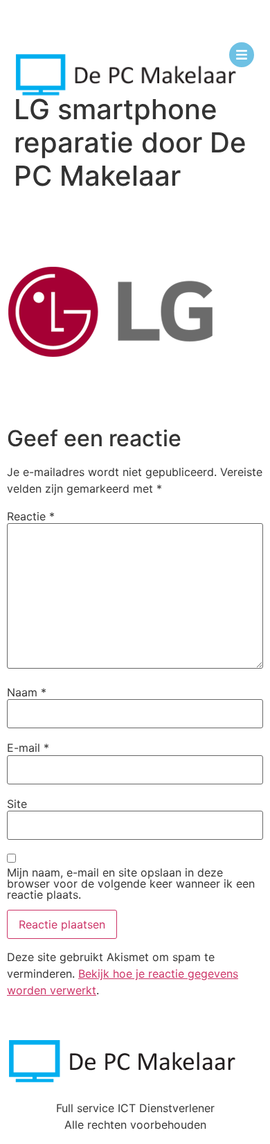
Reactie (31, 516)
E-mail (28, 747)
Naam (26, 692)
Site (17, 803)
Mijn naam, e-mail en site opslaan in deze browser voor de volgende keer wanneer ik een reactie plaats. (131, 883)
